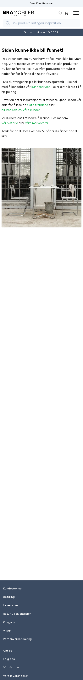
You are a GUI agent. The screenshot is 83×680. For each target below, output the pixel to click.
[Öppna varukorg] (66, 13)
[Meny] (76, 13)
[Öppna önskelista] (60, 13)
